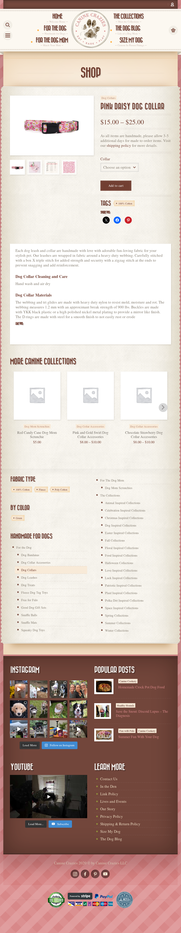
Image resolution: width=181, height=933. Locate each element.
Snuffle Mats (29, 622)
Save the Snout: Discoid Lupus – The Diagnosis (142, 713)
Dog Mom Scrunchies (118, 488)
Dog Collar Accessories (35, 562)
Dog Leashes (29, 577)
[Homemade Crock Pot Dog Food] (103, 686)
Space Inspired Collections (121, 608)
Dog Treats (28, 585)
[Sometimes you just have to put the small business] (78, 689)
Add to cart (116, 185)
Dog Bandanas (30, 555)
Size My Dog (110, 831)
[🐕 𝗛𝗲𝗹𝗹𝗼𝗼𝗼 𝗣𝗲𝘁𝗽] (38, 729)
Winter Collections (116, 630)
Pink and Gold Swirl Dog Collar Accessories (90, 434)
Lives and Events (113, 801)
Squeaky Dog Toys (33, 630)
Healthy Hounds (125, 705)
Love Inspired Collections (121, 570)
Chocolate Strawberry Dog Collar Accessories (144, 434)
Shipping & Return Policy (120, 823)
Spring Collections (116, 615)
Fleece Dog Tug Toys (34, 592)
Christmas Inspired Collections (124, 518)
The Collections (110, 495)
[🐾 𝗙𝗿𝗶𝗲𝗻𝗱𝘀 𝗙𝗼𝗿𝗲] (38, 709)
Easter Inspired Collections (122, 533)
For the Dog (24, 547)
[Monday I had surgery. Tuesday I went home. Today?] (19, 689)
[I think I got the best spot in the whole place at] (19, 729)
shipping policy (119, 145)
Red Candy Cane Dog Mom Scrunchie (37, 434)
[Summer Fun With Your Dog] (103, 735)
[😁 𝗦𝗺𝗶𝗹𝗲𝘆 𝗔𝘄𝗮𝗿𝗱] (78, 709)
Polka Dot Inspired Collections (124, 600)
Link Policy (109, 793)
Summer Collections (117, 623)
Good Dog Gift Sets (33, 607)
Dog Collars (109, 98)
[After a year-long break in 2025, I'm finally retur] (78, 729)
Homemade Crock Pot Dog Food (141, 687)
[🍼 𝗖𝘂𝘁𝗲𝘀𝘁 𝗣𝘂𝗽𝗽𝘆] (19, 709)
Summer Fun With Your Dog (138, 737)
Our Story (107, 808)
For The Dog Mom (112, 480)
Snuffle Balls (29, 615)
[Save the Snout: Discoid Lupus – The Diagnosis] (102, 711)
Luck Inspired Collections (121, 578)
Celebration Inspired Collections (125, 510)
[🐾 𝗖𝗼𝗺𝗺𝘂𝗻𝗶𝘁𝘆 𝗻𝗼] (58, 689)
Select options (95, 423)
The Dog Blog (111, 838)
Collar (105, 159)
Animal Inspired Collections (122, 503)
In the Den (108, 786)
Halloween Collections (119, 563)
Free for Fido (29, 600)
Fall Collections (115, 540)
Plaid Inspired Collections (121, 593)
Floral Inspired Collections (121, 548)
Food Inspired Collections (121, 555)
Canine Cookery (127, 681)
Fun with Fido (126, 731)
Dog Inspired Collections (120, 525)
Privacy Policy (111, 816)
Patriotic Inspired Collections (123, 585)
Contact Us (108, 778)
